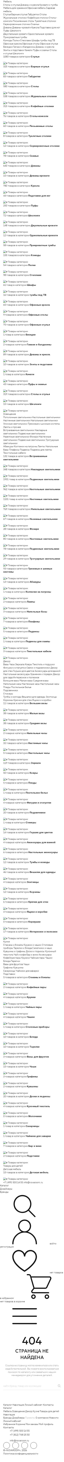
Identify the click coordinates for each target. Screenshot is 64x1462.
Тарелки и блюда (22, 947)
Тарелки (15, 961)
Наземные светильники (16, 436)
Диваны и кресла (29, 4)
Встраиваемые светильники (18, 430)
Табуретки (33, 14)
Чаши (26, 964)
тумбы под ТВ (47, 40)
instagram (24, 1445)
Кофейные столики (37, 17)
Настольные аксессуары (16, 674)
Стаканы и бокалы (13, 944)
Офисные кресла (12, 43)
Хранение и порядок (41, 674)
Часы (12, 664)
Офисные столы (31, 43)
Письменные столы (23, 21)
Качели (28, 50)
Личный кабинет (34, 1404)
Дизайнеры (6, 1188)
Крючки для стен (22, 700)
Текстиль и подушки (43, 664)
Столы (43, 14)
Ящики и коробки (41, 700)
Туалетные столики (45, 21)
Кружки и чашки (32, 944)
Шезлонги (15, 30)
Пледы (7, 687)
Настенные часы (31, 683)
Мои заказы (32, 1424)
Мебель (7, 1)
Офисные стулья (49, 43)
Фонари (34, 436)
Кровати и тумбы (48, 4)
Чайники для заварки (27, 970)
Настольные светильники (46, 417)
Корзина (20, 1424)
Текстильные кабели (14, 452)
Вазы (6, 664)
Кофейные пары (12, 957)
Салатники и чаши (42, 947)
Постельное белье (21, 687)
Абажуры (8, 446)
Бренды (4, 1191)
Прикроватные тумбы (15, 37)
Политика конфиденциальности (20, 1453)
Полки (16, 40)
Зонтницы (51, 696)
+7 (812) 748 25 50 (20, 1434)
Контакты (48, 1404)
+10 (10, 59)
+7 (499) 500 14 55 (13, 1182)
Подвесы (25, 449)
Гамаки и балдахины (24, 46)
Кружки (25, 957)
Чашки (49, 957)
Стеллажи (25, 40)
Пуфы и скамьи (41, 50)
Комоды (7, 40)
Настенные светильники (16, 420)
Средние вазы (41, 680)
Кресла (35, 27)
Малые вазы (26, 680)
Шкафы (36, 40)
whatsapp (15, 1445)
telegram (6, 1445)
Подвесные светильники (31, 433)
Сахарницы (9, 970)
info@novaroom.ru (33, 1182)
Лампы (41, 446)
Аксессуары (45, 954)
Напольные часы (12, 683)
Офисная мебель (36, 7)
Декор (6, 661)
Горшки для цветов (23, 670)
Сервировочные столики (17, 24)
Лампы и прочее (12, 427)
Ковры (28, 664)
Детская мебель (12, 1169)
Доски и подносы (35, 951)
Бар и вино (32, 954)
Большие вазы (11, 680)
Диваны (7, 27)
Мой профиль (46, 1424)
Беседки (8, 46)
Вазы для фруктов (13, 964)
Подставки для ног (50, 27)
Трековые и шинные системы (44, 423)
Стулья (7, 14)
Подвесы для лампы (41, 449)
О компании (42, 1417)
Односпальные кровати (41, 33)
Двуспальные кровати (15, 33)
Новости (53, 1417)
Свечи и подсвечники (38, 667)
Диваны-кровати (21, 27)
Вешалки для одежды (33, 696)
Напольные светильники (44, 420)
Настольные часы (49, 683)
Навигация (18, 1404)
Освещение (9, 413)
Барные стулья (19, 14)
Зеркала (19, 664)
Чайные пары (37, 957)
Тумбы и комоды (12, 696)
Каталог (4, 1185)
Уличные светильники (15, 423)
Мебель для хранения (15, 7)
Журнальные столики (15, 17)
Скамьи (35, 24)
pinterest (33, 1445)
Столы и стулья (11, 4)
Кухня (6, 941)
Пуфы (6, 30)
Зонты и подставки (13, 50)
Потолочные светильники (17, 417)
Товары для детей (13, 1165)
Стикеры (8, 693)
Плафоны (14, 449)
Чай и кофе (20, 954)
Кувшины (18, 967)
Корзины (8, 700)
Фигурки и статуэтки (14, 667)
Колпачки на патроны (25, 446)
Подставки (9, 973)
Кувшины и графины (14, 951)
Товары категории (18, 63)
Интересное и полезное (26, 677)
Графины (8, 967)
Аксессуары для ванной (47, 670)
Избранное (9, 1424)
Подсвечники (10, 690)
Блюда (7, 961)
